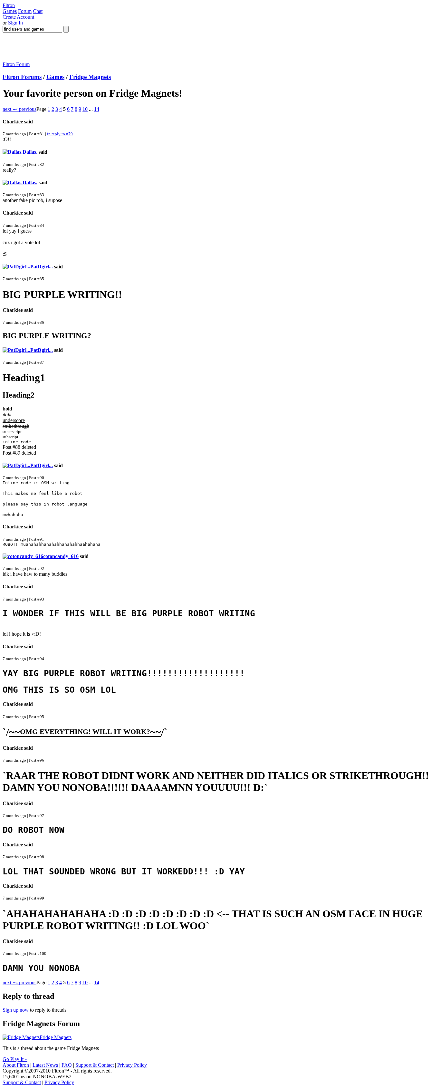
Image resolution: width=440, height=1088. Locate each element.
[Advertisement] (120, 47)
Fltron (9, 5)
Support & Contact (94, 1065)
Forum (25, 11)
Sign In (15, 22)
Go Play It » (15, 1059)
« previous (25, 109)
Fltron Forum (16, 64)
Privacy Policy (132, 1065)
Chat (38, 11)
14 (96, 109)
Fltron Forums (22, 76)
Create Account (18, 17)
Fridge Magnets (90, 76)
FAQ (67, 1065)
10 (85, 109)
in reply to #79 (60, 133)
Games (10, 11)
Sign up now (16, 1010)
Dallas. (30, 152)
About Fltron (16, 1065)
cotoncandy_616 (61, 556)
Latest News (45, 1065)
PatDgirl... (41, 266)
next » (9, 109)
